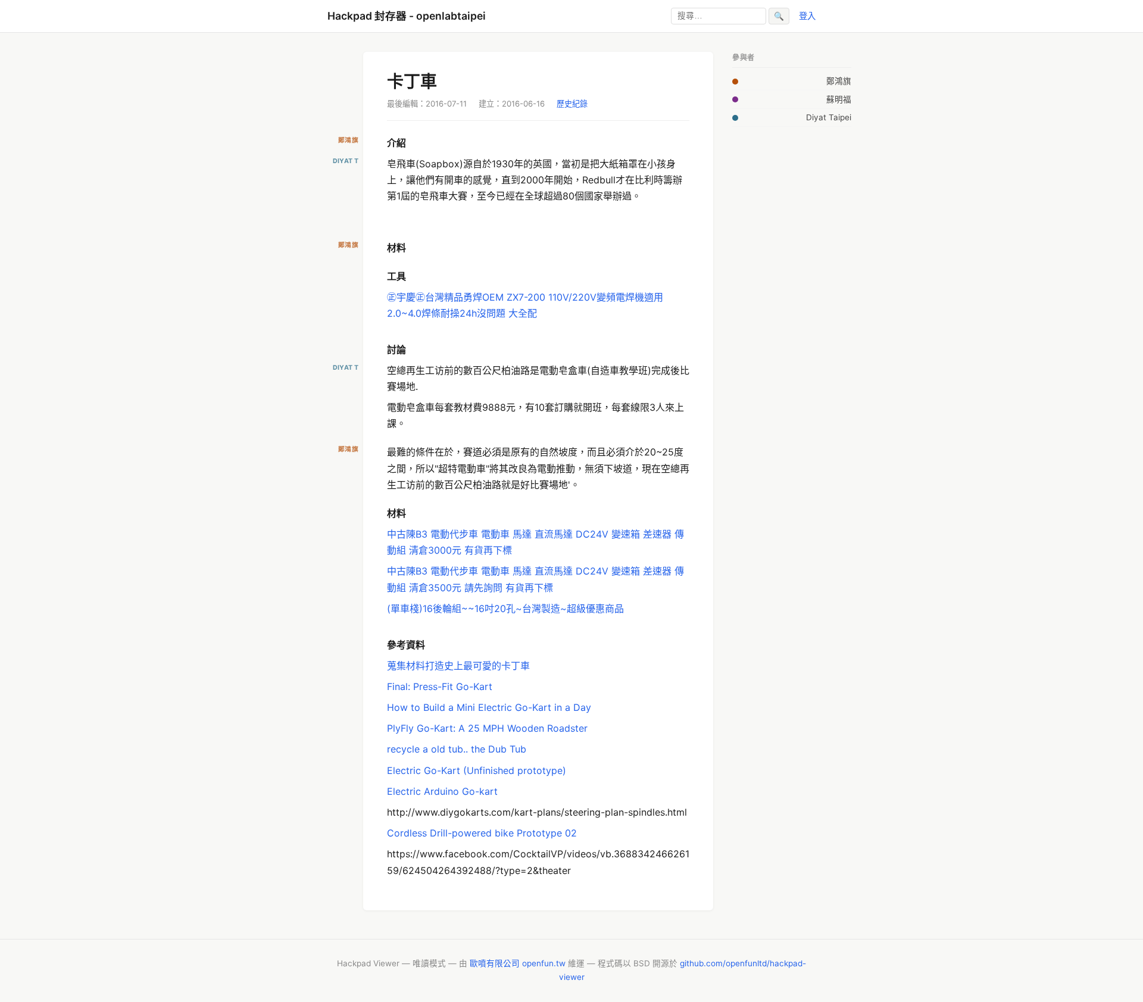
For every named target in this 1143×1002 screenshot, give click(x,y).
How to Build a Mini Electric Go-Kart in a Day (489, 707)
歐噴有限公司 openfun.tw (518, 963)
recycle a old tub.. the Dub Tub (456, 749)
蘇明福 (838, 99)
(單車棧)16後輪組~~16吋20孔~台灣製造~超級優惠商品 (505, 608)
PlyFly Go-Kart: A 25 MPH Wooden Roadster (487, 728)
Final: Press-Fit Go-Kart (439, 686)
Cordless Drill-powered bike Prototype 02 (482, 833)
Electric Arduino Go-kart (442, 791)
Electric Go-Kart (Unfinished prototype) (476, 770)
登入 (807, 16)
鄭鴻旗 (838, 81)
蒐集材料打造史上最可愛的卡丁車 (458, 666)
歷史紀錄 (572, 103)
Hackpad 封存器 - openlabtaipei (406, 16)
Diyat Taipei (828, 117)
